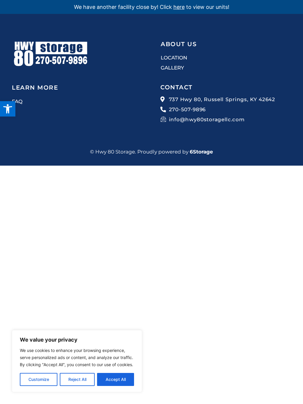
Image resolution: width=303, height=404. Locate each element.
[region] (77, 361)
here (179, 7)
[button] (7, 109)
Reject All (77, 379)
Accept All (116, 379)
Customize (38, 379)
